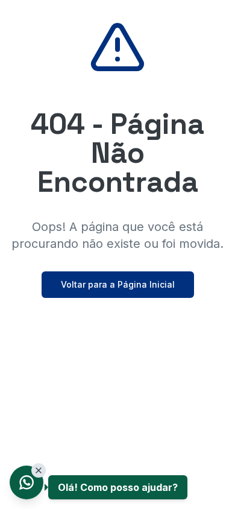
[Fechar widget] (38, 470)
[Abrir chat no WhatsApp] (26, 482)
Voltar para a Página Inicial (118, 284)
